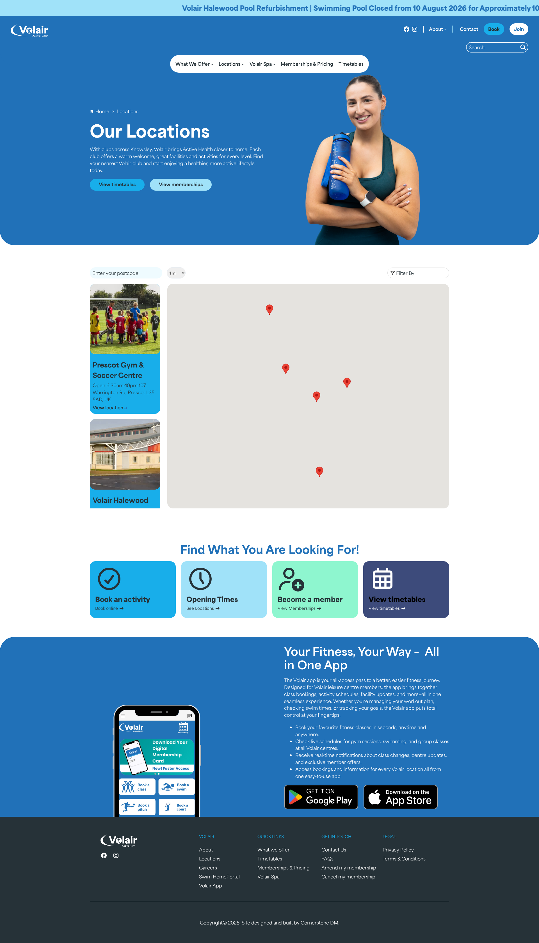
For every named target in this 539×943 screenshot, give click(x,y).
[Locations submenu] (242, 64)
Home (102, 111)
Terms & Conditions (404, 858)
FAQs (327, 858)
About (206, 849)
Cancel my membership (348, 876)
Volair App (210, 885)
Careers (208, 867)
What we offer (273, 849)
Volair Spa (268, 876)
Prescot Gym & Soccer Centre (118, 370)
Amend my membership (348, 867)
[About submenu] (445, 29)
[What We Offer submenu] (212, 64)
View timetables (117, 184)
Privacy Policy (398, 849)
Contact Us (333, 849)
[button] (418, 273)
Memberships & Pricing (283, 867)
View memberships (181, 184)
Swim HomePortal (219, 876)
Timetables (269, 858)
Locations (209, 858)
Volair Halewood (120, 500)
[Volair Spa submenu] (274, 64)
